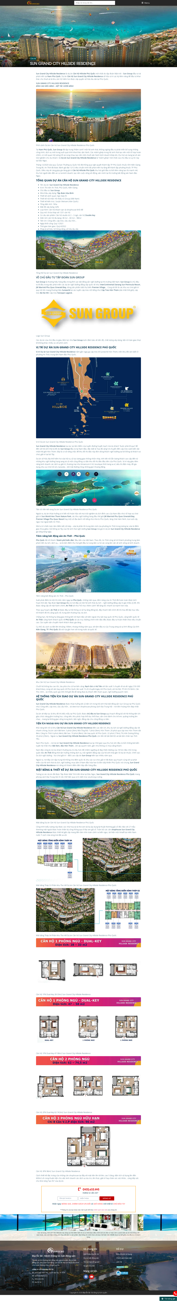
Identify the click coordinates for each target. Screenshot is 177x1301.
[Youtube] (91, 1276)
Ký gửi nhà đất (89, 1266)
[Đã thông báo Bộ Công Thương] (122, 1275)
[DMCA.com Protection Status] (122, 1267)
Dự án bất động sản (91, 1258)
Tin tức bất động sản (91, 1262)
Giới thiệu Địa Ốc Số (91, 1254)
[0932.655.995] (79, 1189)
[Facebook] (85, 1276)
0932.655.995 (91, 1189)
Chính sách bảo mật (100, 1210)
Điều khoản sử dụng (124, 1254)
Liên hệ (119, 1262)
